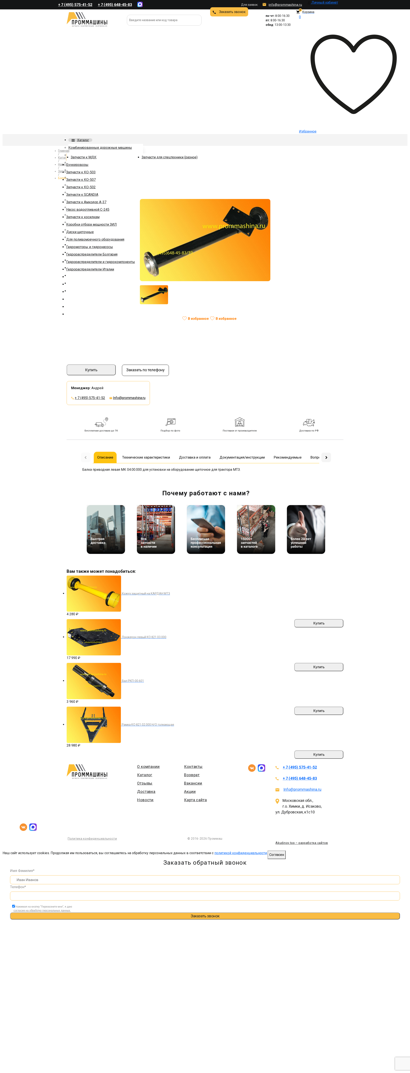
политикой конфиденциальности (240, 853)
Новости (145, 800)
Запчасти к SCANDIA (82, 195)
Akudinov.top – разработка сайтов (301, 843)
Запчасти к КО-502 (81, 187)
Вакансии (193, 783)
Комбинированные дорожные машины (100, 148)
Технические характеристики (146, 457)
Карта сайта (195, 800)
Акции (190, 791)
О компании (148, 766)
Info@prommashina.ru (129, 398)
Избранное (307, 74)
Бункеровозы (77, 165)
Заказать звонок (232, 12)
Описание (105, 457)
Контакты (193, 766)
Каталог (83, 140)
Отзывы (144, 783)
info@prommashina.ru (285, 4)
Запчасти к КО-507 (81, 180)
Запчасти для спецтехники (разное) (170, 157)
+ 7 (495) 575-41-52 (75, 4)
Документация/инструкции (242, 457)
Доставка (146, 791)
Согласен (276, 855)
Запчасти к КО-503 (81, 172)
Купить (91, 370)
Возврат (192, 775)
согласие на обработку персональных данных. (42, 910)
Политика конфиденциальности (92, 838)
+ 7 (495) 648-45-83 (115, 4)
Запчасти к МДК (84, 157)
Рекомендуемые (288, 457)
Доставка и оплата (195, 457)
